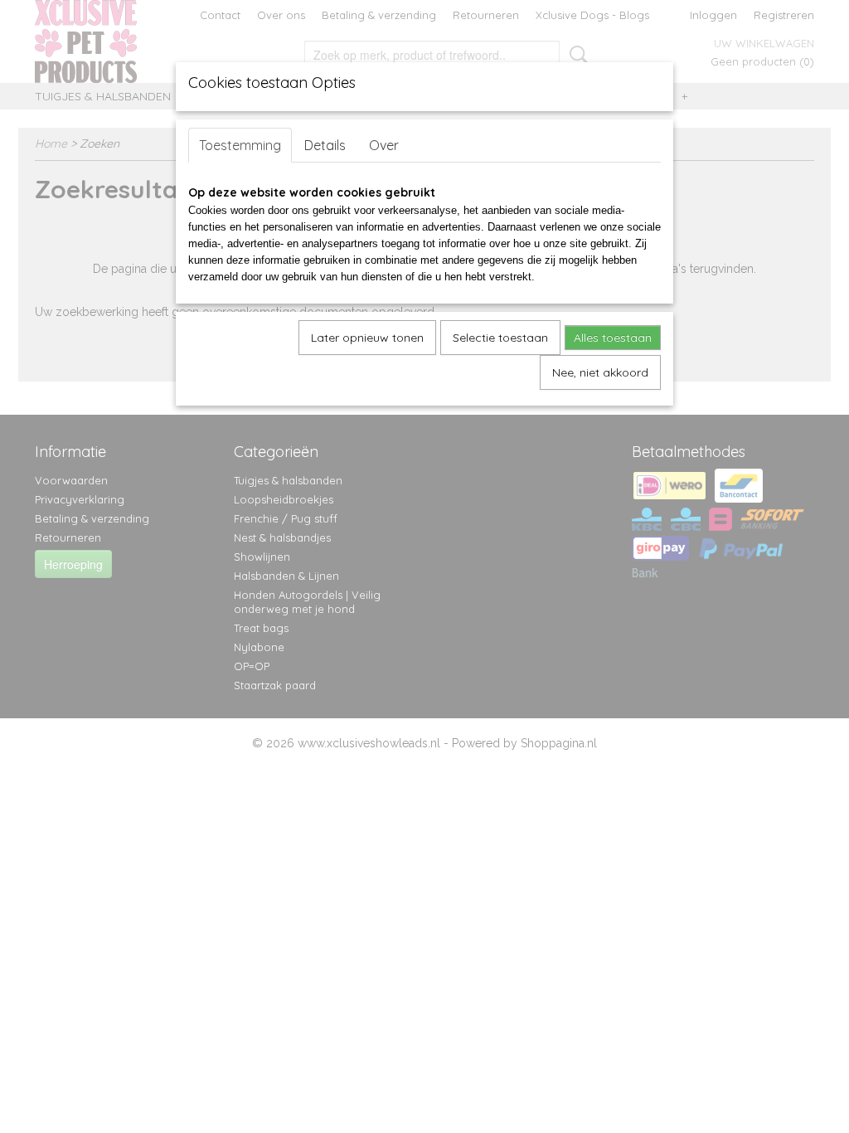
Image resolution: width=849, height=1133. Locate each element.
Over (384, 145)
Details (325, 145)
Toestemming (240, 145)
